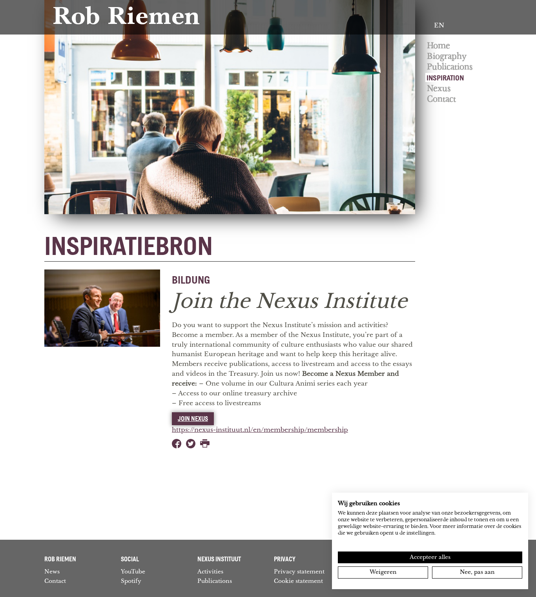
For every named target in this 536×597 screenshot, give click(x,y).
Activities (210, 571)
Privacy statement (299, 571)
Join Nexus (193, 418)
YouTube (133, 571)
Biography (447, 56)
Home (438, 45)
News (52, 571)
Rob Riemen (126, 18)
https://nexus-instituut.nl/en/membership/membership (260, 429)
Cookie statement (298, 580)
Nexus (439, 88)
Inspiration (445, 77)
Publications (450, 66)
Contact (441, 99)
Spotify (131, 580)
